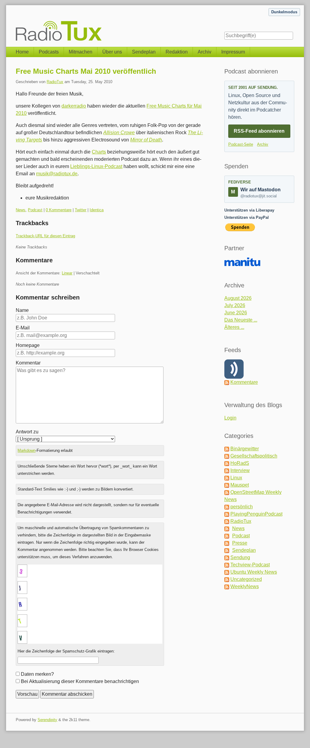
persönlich (241, 506)
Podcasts (49, 51)
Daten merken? (37, 674)
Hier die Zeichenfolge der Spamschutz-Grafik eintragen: (66, 651)
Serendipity (47, 719)
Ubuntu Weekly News (253, 572)
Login (230, 417)
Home (22, 51)
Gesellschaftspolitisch (253, 455)
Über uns (112, 51)
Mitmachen (80, 51)
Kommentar (28, 362)
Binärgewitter (244, 448)
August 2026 (238, 298)
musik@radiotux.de (57, 173)
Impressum (233, 51)
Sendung (240, 557)
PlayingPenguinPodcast (256, 513)
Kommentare (244, 382)
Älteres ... (234, 327)
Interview (240, 470)
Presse (239, 543)
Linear (67, 273)
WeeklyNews (244, 586)
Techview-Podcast (250, 564)
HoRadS (239, 463)
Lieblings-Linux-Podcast (96, 166)
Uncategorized (246, 579)
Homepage (28, 345)
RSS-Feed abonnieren (259, 131)
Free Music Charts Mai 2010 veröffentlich (86, 71)
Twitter (80, 210)
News (20, 210)
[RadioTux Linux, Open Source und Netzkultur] (15, 23)
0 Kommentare (58, 210)
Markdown (26, 450)
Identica (97, 210)
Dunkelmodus (284, 12)
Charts (99, 151)
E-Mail (23, 327)
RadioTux (55, 81)
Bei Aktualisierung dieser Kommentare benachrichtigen (80, 681)
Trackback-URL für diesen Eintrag (45, 236)
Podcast (35, 210)
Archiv (204, 51)
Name (22, 310)
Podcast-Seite (240, 144)
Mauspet (239, 484)
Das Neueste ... (240, 319)
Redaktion (177, 51)
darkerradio (73, 105)
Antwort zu (27, 431)
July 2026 (234, 305)
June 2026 (235, 312)
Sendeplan (144, 51)
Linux (236, 477)
